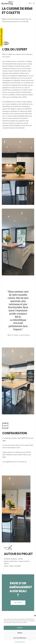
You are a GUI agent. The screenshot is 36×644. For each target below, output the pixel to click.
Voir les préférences (20, 638)
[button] (35, 616)
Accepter (20, 627)
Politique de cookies (20, 641)
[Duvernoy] (7, 3)
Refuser (19, 633)
